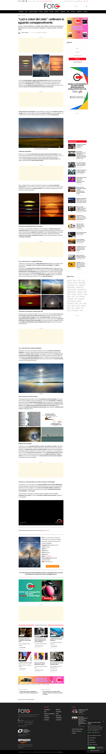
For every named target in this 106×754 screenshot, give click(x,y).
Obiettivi (68, 305)
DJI (76, 285)
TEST (26, 11)
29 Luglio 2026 (21, 670)
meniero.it (47, 530)
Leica (77, 296)
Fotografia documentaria (81, 289)
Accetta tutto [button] (91, 747)
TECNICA (41, 11)
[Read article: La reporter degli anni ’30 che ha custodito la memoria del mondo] (71, 164)
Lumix (76, 298)
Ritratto (68, 308)
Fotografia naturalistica (71, 291)
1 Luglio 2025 (33, 32)
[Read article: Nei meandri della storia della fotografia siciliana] (56, 656)
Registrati (80, 1)
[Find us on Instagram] (19, 1)
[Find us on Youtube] (26, 1)
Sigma (73, 308)
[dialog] (95, 736)
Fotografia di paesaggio (36, 684)
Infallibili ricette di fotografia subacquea (56, 639)
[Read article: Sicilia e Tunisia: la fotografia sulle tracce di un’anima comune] (71, 257)
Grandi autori (80, 294)
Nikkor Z (76, 303)
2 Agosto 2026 (53, 647)
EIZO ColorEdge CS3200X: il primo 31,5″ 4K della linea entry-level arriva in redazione (81, 208)
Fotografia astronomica (25, 684)
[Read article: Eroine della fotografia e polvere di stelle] (71, 234)
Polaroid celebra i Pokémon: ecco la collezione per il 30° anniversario (80, 226)
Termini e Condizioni (76, 731)
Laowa (73, 296)
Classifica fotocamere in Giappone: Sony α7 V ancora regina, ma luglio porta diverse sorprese (81, 200)
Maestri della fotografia (71, 301)
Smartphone (78, 308)
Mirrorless (79, 301)
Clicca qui (29, 722)
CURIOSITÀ (46, 11)
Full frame (74, 294)
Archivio (79, 280)
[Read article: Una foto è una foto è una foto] (25, 656)
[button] (96, 732)
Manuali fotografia (45, 684)
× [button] (103, 721)
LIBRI (68, 11)
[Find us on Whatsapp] (24, 1)
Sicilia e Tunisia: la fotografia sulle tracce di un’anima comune (81, 257)
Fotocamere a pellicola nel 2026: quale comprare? (81, 146)
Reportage (83, 305)
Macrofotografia (81, 298)
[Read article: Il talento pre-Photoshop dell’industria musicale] (41, 656)
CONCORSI (63, 11)
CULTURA (51, 11)
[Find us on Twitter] (21, 1)
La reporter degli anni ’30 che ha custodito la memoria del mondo (81, 164)
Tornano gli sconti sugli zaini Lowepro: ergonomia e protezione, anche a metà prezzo (81, 180)
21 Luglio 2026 (37, 671)
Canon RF (75, 282)
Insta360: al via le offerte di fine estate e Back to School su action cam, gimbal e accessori (81, 265)
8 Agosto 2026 (37, 647)
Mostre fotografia (70, 303)
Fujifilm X (69, 294)
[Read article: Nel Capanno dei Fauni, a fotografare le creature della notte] (25, 632)
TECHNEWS (21, 11)
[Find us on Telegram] (23, 1)
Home (19, 15)
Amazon (74, 280)
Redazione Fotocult (39, 645)
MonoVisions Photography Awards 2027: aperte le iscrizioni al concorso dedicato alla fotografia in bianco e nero (81, 155)
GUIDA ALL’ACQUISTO (33, 11)
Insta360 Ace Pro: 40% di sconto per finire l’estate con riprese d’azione (81, 248)
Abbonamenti (85, 1)
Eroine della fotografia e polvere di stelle (81, 233)
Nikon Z (85, 303)
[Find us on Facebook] (18, 1)
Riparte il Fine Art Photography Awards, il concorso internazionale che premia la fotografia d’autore (81, 190)
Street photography (75, 310)
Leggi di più (96, 730)
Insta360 (85, 294)
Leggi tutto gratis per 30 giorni (47, 1)
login (22, 699)
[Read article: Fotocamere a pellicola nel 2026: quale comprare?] (71, 146)
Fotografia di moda (79, 287)
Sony (82, 308)
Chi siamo (30, 1)
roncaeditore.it (48, 556)
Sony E (68, 310)
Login (76, 1)
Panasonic (78, 305)
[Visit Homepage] (45, 6)
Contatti (34, 1)
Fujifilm (85, 291)
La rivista (85, 11)
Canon (83, 280)
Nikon (81, 303)
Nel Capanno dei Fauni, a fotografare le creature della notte (25, 640)
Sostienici (30, 716)
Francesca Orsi (54, 670)
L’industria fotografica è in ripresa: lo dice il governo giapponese (81, 171)
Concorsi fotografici (70, 285)
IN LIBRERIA (37, 635)
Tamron (81, 310)
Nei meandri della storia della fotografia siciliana (56, 663)
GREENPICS (79, 11)
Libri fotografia (82, 296)
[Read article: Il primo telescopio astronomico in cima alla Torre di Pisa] (71, 241)
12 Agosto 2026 (22, 649)
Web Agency (60, 752)
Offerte (73, 305)
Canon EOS (69, 282)
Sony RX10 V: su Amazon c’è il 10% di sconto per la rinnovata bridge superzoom (81, 217)
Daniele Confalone (25, 32)
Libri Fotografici (70, 298)
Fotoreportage (79, 291)
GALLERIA (73, 11)
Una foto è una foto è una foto (25, 663)
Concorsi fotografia (81, 282)
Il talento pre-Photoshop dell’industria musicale (39, 663)
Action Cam (69, 280)
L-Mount (68, 296)
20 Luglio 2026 (53, 671)
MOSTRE (57, 11)
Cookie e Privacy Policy (77, 729)
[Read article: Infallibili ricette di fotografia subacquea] (56, 632)
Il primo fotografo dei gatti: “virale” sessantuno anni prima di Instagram (40, 640)
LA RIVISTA (58, 720)
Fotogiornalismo (82, 285)
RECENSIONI (44, 32)
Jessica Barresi (23, 647)
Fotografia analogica (71, 287)
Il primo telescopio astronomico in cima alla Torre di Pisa (80, 241)
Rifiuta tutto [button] (100, 747)
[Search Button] (86, 6)
